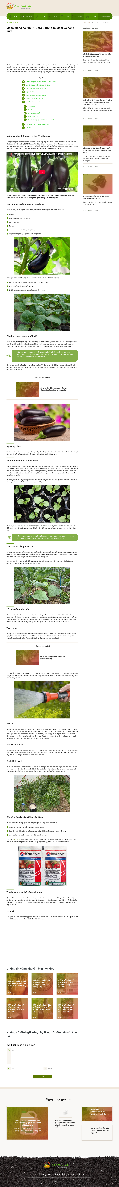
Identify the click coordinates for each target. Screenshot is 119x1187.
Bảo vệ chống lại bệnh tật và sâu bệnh (39, 120)
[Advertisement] (42, 49)
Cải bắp (15, 16)
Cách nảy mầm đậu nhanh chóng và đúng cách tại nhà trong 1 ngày (41, 983)
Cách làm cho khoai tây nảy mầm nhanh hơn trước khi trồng (17, 983)
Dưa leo (55, 16)
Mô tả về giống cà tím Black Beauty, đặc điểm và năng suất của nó (66, 1008)
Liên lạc (81, 1174)
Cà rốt (44, 16)
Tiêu (67, 16)
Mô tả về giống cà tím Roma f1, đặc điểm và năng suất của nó (66, 983)
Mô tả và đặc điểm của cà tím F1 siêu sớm (39, 82)
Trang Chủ (10, 22)
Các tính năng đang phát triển (34, 88)
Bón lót (28, 110)
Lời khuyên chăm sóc (32, 102)
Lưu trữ (27, 128)
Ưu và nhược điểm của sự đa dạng (36, 85)
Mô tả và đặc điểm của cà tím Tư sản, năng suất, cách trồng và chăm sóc (53, 389)
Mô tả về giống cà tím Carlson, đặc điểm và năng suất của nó (16, 1008)
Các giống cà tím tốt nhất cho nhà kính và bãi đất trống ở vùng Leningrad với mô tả (97, 150)
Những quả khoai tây (26, 17)
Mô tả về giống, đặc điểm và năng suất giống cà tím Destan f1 (42, 1008)
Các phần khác (105, 16)
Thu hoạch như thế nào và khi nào (36, 124)
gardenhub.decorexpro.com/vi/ (22, 6)
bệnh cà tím (16, 839)
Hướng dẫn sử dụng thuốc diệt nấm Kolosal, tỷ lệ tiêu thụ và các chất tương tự (28, 1123)
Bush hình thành (31, 116)
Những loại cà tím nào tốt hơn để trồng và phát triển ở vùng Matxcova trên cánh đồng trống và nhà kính (97, 102)
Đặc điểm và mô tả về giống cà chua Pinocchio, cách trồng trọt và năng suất (65, 1124)
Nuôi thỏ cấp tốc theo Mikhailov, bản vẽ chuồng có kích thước (100, 1112)
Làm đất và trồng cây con (33, 98)
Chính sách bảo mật (64, 1174)
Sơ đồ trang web (42, 1174)
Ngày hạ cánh (29, 92)
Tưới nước (29, 106)
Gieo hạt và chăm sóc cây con (35, 95)
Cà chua (79, 16)
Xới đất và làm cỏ (32, 113)
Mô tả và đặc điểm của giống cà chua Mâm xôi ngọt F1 (100, 1130)
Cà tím (16, 22)
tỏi (95, 16)
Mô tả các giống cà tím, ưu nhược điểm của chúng (52, 658)
